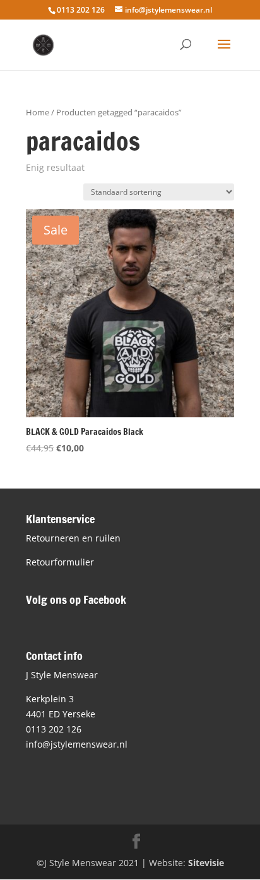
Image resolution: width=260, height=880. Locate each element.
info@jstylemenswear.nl (76, 744)
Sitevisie (206, 863)
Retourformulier (60, 562)
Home (37, 112)
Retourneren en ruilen (73, 538)
